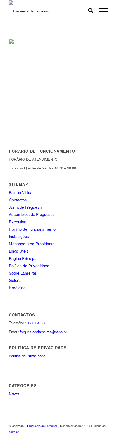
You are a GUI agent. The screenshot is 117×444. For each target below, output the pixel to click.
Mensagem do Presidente (31, 243)
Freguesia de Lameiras (42, 425)
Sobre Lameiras (23, 273)
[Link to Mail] (104, 437)
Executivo (17, 221)
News (14, 393)
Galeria (15, 280)
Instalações (19, 236)
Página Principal (23, 258)
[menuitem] (88, 11)
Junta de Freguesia (25, 207)
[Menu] (100, 11)
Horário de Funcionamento (32, 229)
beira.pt (14, 431)
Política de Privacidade (29, 265)
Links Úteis (19, 251)
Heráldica (17, 287)
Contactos (18, 199)
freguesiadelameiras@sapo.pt (43, 331)
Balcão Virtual (21, 192)
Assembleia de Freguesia (31, 214)
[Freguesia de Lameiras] (48, 11)
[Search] (88, 11)
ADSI (87, 425)
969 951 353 (36, 322)
